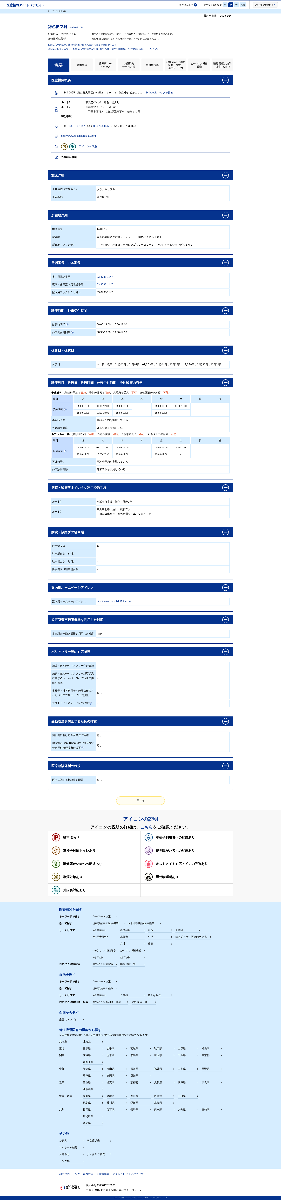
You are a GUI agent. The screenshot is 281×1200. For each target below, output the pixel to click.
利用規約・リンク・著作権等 (76, 1174)
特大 (243, 5)
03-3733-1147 (77, 126)
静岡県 (110, 1075)
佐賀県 (110, 1109)
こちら (146, 827)
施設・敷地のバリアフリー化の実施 (73, 665)
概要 (58, 65)
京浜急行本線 (104, 501)
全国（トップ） (68, 1019)
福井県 (158, 1068)
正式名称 (57, 197)
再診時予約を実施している (112, 420)
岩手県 (110, 1048)
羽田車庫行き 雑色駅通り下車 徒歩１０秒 (124, 513)
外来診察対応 (60, 427)
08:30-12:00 (104, 332)
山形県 (182, 1048)
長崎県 (134, 1109)
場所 (150, 930)
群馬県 (134, 1055)
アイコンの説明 (88, 146)
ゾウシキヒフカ (106, 189)
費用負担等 (152, 65)
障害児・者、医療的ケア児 (191, 936)
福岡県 (87, 1109)
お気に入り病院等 (103, 964)
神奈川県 (88, 1062)
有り (99, 735)
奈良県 (205, 1082)
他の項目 (125, 957)
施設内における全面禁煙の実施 (70, 735)
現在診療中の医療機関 (106, 923)
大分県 (182, 1109)
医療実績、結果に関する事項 (222, 65)
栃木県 (110, 1055)
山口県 (182, 1096)
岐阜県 (87, 1075)
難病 (150, 943)
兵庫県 (182, 1082)
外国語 (179, 930)
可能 (99, 633)
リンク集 (64, 1161)
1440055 (102, 229)
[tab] (58, 65)
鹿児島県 (88, 1116)
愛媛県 (134, 1102)
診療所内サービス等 (128, 65)
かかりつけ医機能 (199, 65)
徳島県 (87, 1102)
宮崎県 (205, 1109)
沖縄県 (87, 1123)
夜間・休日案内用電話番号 (67, 284)
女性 (122, 943)
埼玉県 (158, 1055)
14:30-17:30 (120, 332)
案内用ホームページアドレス (69, 601)
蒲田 (115, 509)
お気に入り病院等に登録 (62, 34)
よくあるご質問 (96, 1154)
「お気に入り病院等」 (135, 34)
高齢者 (124, 936)
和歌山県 (88, 1089)
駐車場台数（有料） (64, 553)
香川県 (110, 1102)
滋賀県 (110, 1082)
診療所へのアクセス (105, 65)
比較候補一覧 (128, 964)
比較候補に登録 (57, 38)
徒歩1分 (127, 501)
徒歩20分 (125, 509)
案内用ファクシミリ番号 (66, 292)
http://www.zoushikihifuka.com (78, 135)
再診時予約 (58, 420)
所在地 (56, 237)
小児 (150, 936)
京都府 (134, 1082)
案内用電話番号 (61, 276)
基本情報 (82, 65)
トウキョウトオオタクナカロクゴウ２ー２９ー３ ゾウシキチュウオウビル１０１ (145, 244)
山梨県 (182, 1068)
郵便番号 (57, 229)
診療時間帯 (58, 324)
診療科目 (125, 930)
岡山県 (134, 1096)
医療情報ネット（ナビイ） (26, 5)
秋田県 (158, 1048)
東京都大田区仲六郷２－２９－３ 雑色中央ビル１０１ (129, 237)
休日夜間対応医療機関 (141, 923)
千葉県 (182, 1055)
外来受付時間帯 (61, 332)
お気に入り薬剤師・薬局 (107, 1002)
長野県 (205, 1068)
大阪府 (158, 1082)
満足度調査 (93, 1140)
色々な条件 (154, 995)
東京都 (205, 1055)
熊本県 (158, 1109)
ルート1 (56, 501)
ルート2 (56, 511)
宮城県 (134, 1048)
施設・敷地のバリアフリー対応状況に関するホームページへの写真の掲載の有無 (73, 678)
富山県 (110, 1068)
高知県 (158, 1102)
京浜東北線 (103, 509)
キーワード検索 (102, 916)
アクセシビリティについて (128, 1174)
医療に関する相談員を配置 (67, 779)
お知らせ (64, 1154)
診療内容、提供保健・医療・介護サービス (176, 65)
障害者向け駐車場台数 (65, 569)
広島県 (158, 1096)
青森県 (87, 1048)
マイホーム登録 (68, 1147)
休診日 (56, 364)
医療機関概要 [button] (61, 80)
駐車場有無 (58, 546)
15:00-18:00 (120, 324)
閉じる (140, 800)
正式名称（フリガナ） (65, 189)
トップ (51, 11)
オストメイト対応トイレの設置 (70, 703)
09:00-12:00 (104, 324)
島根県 (110, 1096)
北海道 (87, 1041)
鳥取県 (87, 1096)
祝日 (109, 364)
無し (99, 546)
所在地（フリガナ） (64, 244)
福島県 (205, 1048)
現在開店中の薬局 (103, 988)
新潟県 (87, 1068)
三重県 (87, 1082)
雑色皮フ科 (103, 197)
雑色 (117, 501)
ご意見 (63, 1140)
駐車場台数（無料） (64, 561)
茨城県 (87, 1055)
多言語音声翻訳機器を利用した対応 (73, 633)
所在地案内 (102, 1174)
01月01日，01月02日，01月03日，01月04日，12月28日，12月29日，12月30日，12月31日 (168, 364)
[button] (265, 4)
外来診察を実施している (111, 427)
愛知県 (134, 1075)
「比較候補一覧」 (124, 38)
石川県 (134, 1068)
